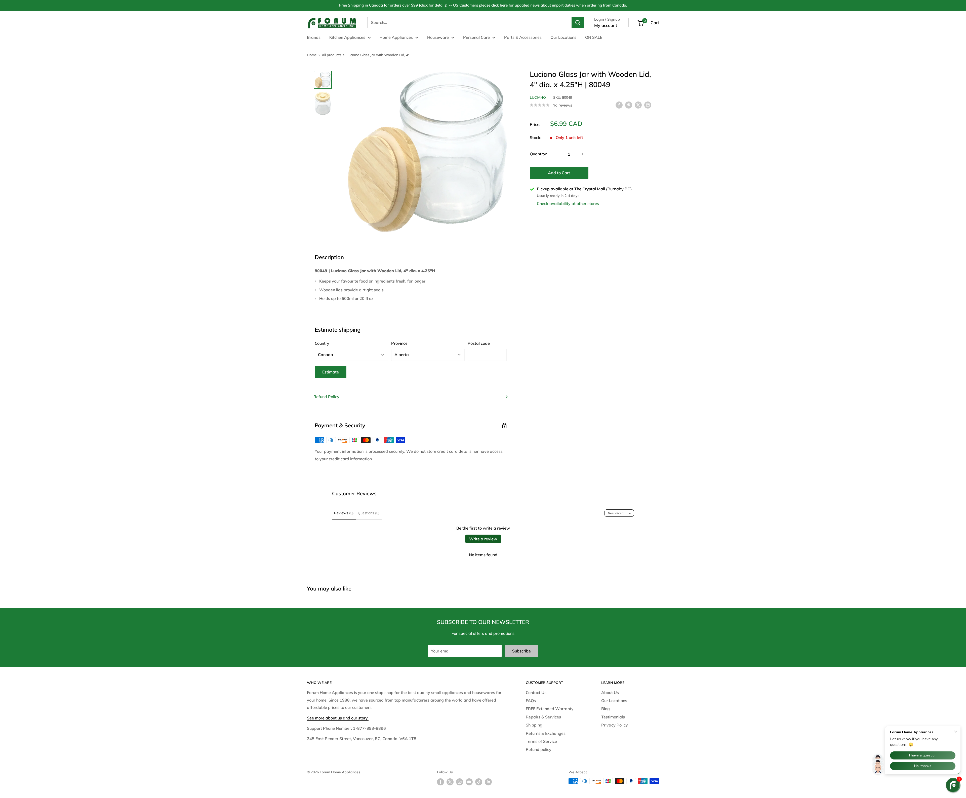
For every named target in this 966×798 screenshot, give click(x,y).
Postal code (479, 343)
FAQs (531, 700)
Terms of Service (541, 741)
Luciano (538, 97)
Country (322, 343)
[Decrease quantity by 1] (555, 154)
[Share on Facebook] (619, 105)
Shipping (534, 724)
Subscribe (521, 650)
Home (312, 55)
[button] (953, 785)
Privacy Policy (614, 724)
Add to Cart (559, 172)
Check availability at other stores (568, 203)
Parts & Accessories (523, 37)
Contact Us (536, 692)
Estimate (330, 371)
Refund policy (538, 749)
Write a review (483, 538)
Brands (313, 37)
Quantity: (538, 153)
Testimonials (613, 716)
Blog (605, 708)
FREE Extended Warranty (550, 708)
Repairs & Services (543, 716)
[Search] (578, 22)
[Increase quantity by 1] (582, 154)
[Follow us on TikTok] (478, 781)
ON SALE (593, 37)
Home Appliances (396, 37)
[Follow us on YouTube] (469, 781)
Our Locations (563, 37)
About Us (610, 692)
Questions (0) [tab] (369, 513)
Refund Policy (326, 396)
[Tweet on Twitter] (638, 105)
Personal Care (476, 37)
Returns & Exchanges (546, 733)
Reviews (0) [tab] (344, 513)
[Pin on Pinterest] (628, 105)
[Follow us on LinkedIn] (488, 781)
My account (605, 25)
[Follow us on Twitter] (450, 781)
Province (399, 343)
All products (331, 55)
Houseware (438, 37)
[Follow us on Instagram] (459, 781)
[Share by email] (647, 105)
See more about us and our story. (338, 717)
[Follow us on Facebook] (440, 781)
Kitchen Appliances (347, 37)
